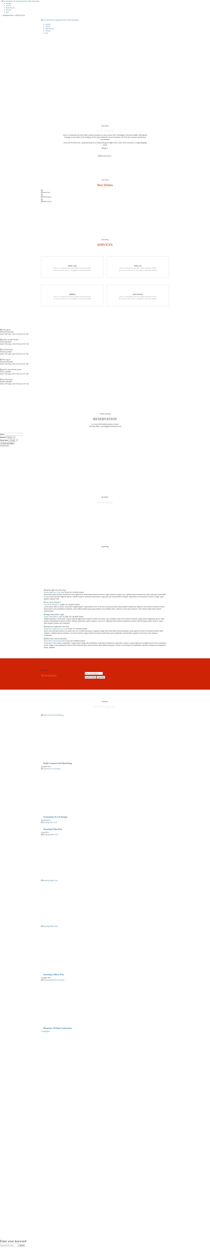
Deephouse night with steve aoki (55, 629)
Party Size (4, 440)
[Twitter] (104, 1120)
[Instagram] (107, 1120)
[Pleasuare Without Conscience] (105, 1001)
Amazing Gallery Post (53, 974)
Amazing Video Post (52, 829)
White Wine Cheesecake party (54, 641)
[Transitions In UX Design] (105, 789)
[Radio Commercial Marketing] (105, 736)
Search (21, 1245)
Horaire (3, 437)
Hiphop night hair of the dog (54, 592)
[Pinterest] (105, 1120)
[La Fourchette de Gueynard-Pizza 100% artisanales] (20, 1)
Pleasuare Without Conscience (57, 1028)
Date (2, 434)
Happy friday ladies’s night (53, 617)
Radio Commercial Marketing (57, 763)
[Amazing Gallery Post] (105, 855)
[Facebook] (102, 1120)
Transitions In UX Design (55, 817)
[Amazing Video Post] (105, 822)
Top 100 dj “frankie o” (52, 604)
